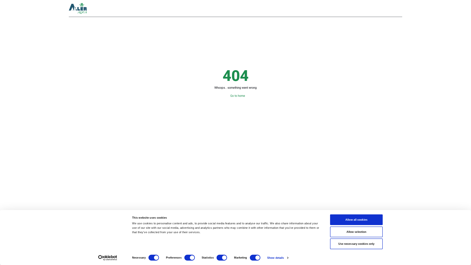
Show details (275, 257)
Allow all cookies (356, 219)
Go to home (237, 96)
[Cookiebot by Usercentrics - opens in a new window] (108, 258)
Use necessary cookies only (356, 243)
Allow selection (356, 231)
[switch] (189, 258)
